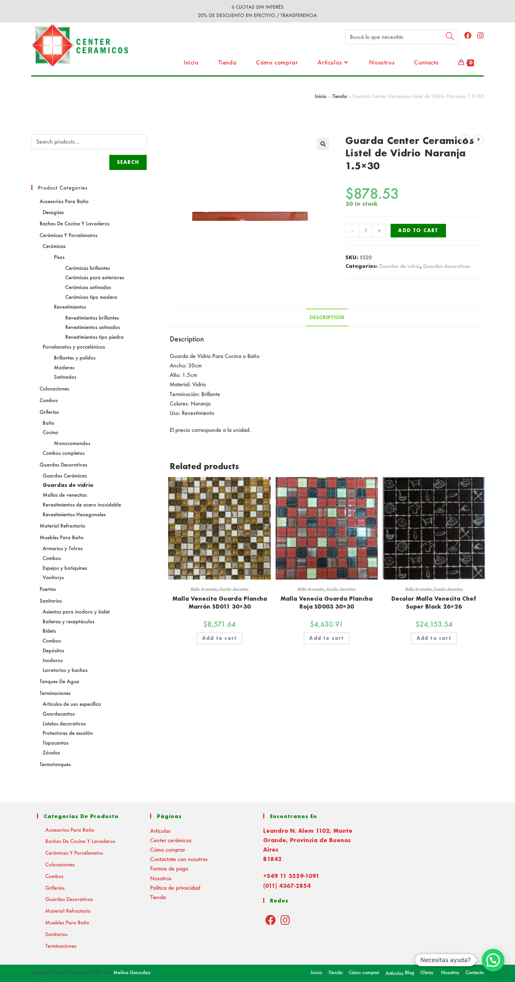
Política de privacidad (175, 887)
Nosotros (161, 878)
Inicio (320, 96)
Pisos (59, 257)
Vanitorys (53, 577)
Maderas (64, 367)
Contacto (475, 972)
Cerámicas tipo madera (91, 297)
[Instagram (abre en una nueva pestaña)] (480, 35)
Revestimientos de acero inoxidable (82, 504)
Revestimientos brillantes (92, 317)
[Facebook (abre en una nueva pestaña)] (467, 35)
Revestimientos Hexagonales (74, 514)
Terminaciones (55, 693)
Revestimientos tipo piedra (94, 336)
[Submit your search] (450, 36)
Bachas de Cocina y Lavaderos (74, 223)
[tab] (327, 317)
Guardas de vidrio (399, 266)
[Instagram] (285, 919)
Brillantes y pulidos (74, 357)
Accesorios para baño (64, 201)
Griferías (49, 411)
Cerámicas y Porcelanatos (68, 235)
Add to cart (418, 230)
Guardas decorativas (446, 266)
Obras (426, 972)
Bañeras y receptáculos (68, 621)
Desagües (53, 212)
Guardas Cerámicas (65, 475)
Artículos (160, 830)
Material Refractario (62, 525)
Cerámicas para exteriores (94, 277)
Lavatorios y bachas (65, 670)
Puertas (48, 589)
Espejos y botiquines (65, 567)
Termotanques (55, 764)
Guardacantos (59, 713)
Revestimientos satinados (92, 327)
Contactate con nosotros (179, 859)
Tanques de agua (59, 681)
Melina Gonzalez (131, 972)
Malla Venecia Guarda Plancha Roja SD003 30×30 (326, 602)
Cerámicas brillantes (87, 268)
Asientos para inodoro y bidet (76, 611)
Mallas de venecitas (204, 589)
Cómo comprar (167, 849)
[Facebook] (270, 919)
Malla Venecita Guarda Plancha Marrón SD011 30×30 (219, 602)
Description (327, 317)
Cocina (50, 432)
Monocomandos (72, 443)
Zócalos (51, 752)
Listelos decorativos (64, 723)
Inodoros (53, 660)
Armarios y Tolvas (63, 548)
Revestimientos (70, 306)
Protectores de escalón (68, 733)
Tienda (339, 96)
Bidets (49, 630)
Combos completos (63, 453)
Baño (48, 422)
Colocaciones (54, 388)
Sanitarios (51, 600)
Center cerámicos (171, 840)
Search (128, 162)
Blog (409, 972)
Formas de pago (169, 868)
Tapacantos (55, 742)
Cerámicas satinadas (88, 287)
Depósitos (53, 650)
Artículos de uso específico (72, 704)
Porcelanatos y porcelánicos (74, 346)
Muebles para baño (62, 537)
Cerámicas (54, 246)
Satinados (65, 376)
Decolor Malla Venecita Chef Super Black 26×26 (433, 602)
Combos (49, 400)
